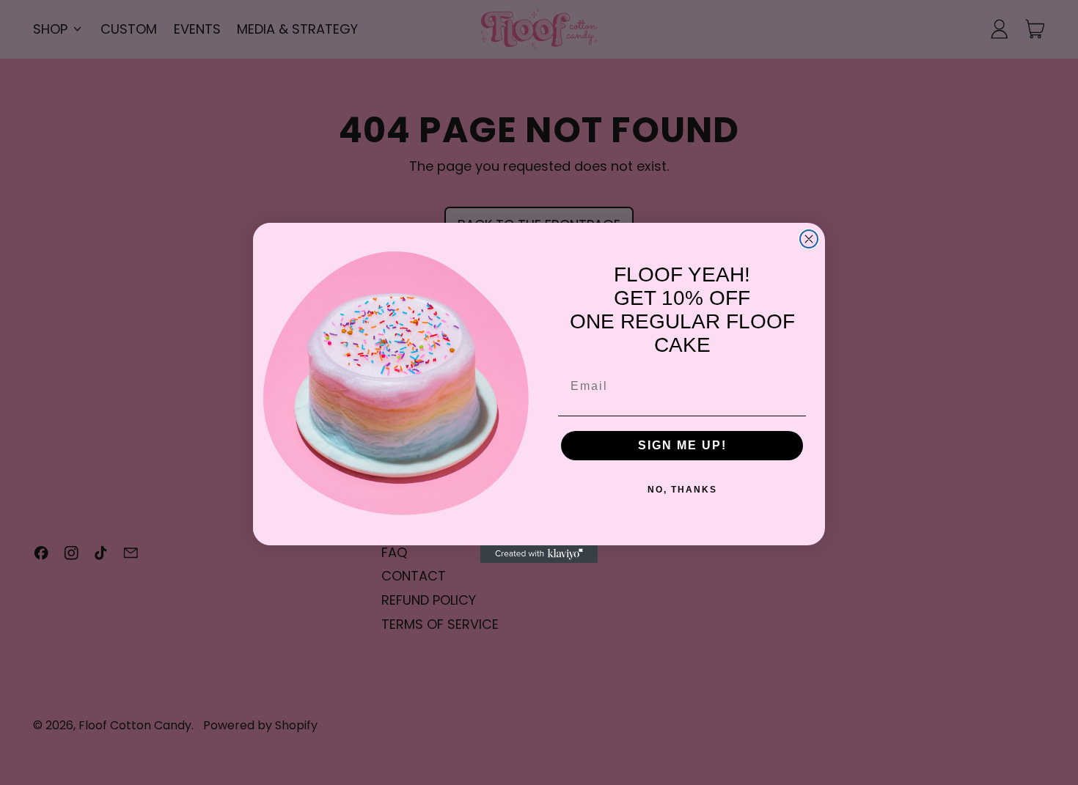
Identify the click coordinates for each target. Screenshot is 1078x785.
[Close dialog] (809, 239)
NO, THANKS (682, 489)
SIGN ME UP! (682, 445)
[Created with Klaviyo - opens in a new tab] (539, 554)
